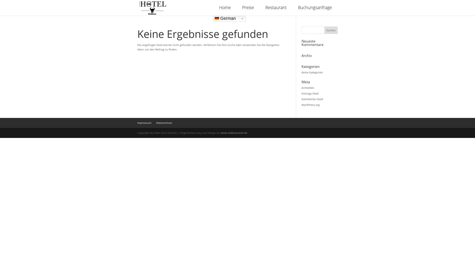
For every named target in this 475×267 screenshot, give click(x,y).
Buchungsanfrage (315, 7)
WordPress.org (311, 105)
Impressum (144, 123)
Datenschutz (164, 123)
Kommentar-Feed (312, 99)
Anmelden (308, 88)
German (227, 18)
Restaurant (276, 7)
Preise (248, 7)
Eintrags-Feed (310, 93)
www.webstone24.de (233, 133)
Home (225, 7)
